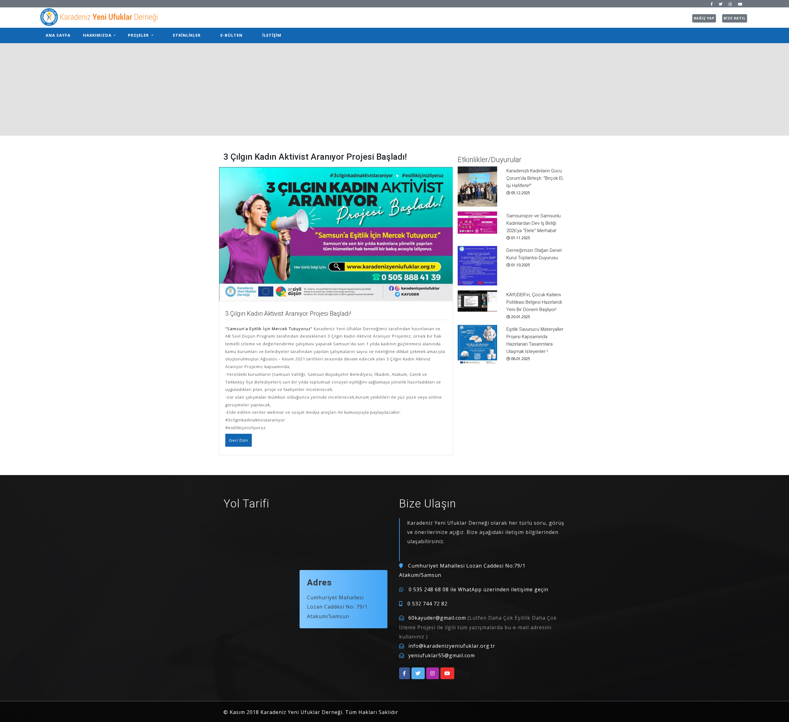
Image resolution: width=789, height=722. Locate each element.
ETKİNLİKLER (187, 35)
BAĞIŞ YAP (704, 18)
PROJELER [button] (139, 35)
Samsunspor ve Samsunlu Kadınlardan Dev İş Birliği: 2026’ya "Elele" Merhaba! (533, 223)
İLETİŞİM (271, 35)
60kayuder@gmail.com (437, 617)
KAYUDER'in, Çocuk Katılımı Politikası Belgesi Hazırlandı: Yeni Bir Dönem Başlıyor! (534, 302)
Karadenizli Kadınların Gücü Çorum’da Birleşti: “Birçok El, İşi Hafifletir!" (534, 178)
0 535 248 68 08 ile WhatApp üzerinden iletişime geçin (478, 589)
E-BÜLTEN (231, 35)
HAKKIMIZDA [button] (98, 35)
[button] (404, 673)
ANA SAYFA (58, 35)
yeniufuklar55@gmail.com (441, 655)
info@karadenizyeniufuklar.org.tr (451, 645)
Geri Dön (238, 440)
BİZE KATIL (735, 18)
